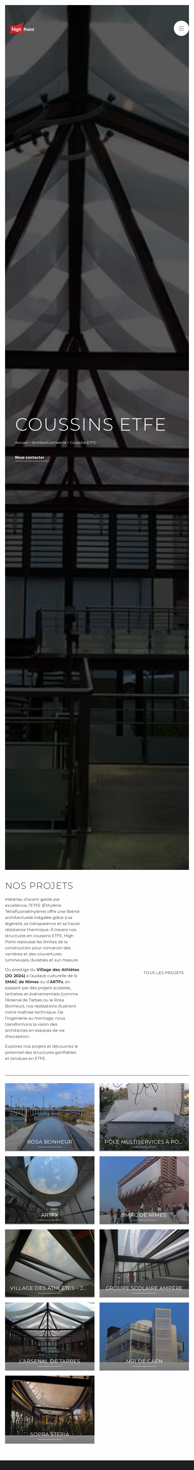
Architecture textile (49, 442)
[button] (181, 28)
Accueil (21, 442)
